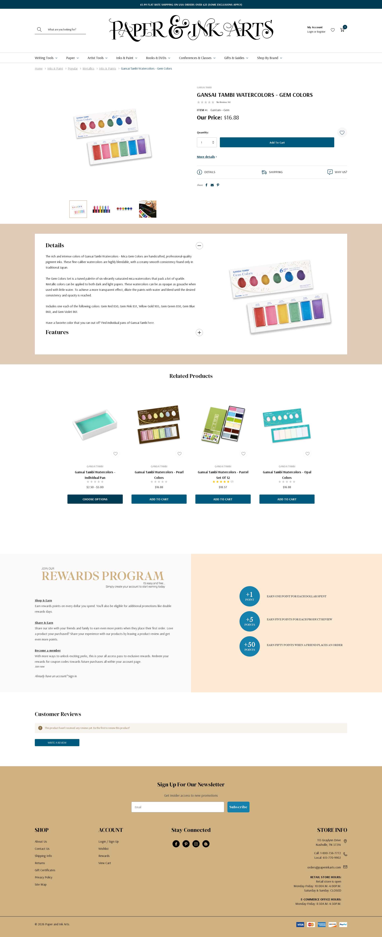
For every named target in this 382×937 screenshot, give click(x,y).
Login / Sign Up (108, 841)
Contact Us (42, 849)
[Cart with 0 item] (342, 29)
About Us (41, 841)
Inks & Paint (125, 57)
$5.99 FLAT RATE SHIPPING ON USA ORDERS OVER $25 (191, 4)
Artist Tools (96, 57)
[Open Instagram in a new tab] (196, 844)
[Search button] (39, 29)
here (151, 323)
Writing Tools (44, 57)
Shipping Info (43, 856)
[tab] (275, 347)
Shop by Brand (268, 57)
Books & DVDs (156, 57)
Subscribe (238, 806)
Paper (71, 57)
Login (310, 31)
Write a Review (57, 742)
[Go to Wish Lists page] (333, 29)
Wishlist (103, 849)
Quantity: (203, 132)
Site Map (41, 884)
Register (321, 31)
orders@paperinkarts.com (324, 867)
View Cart (104, 863)
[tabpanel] (279, 294)
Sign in (72, 676)
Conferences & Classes (195, 57)
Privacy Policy (43, 877)
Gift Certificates (45, 870)
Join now (39, 666)
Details (55, 245)
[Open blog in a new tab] (206, 844)
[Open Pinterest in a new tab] (186, 844)
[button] (342, 132)
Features (57, 332)
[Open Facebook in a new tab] (176, 844)
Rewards (104, 856)
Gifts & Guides (234, 57)
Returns (40, 863)
